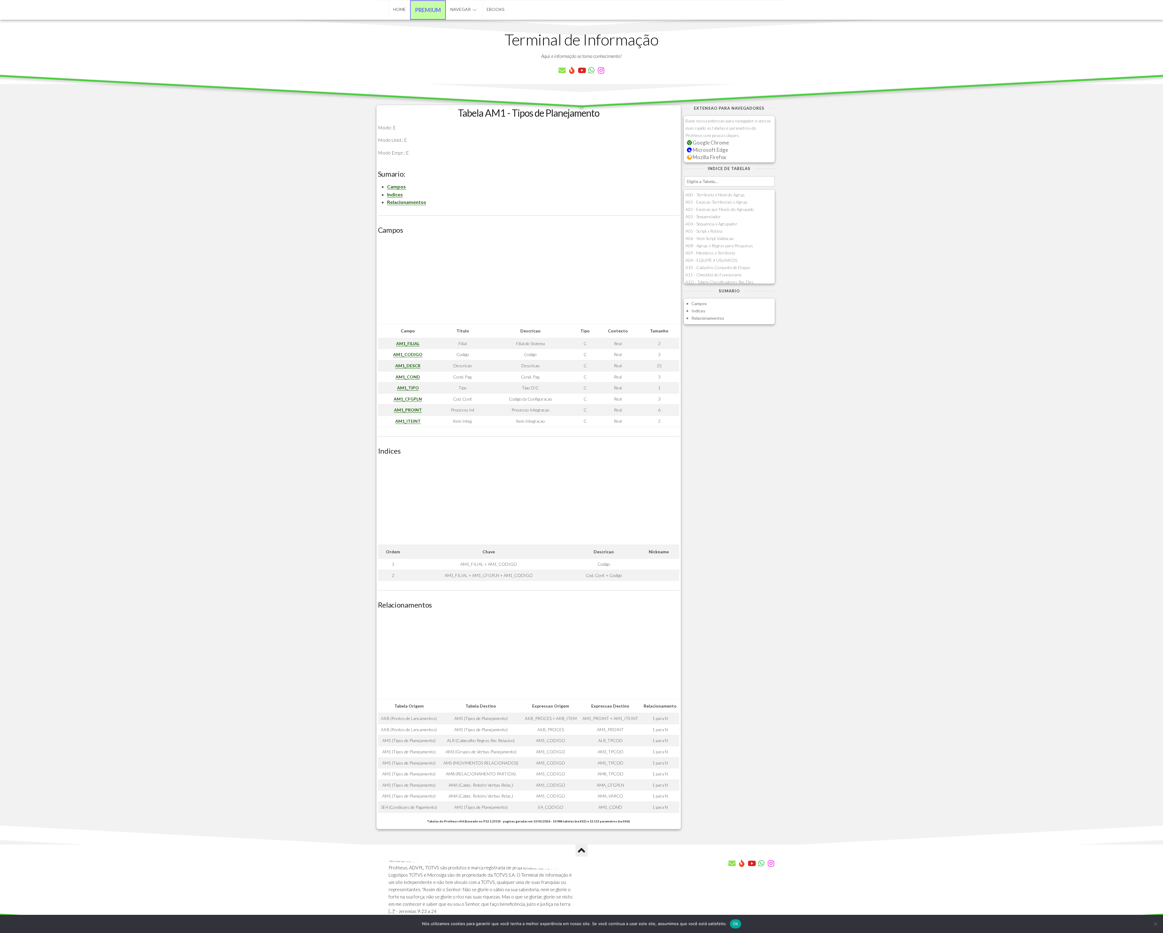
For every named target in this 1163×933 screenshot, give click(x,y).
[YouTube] (581, 70)
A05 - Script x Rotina (703, 231)
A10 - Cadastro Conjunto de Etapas (717, 267)
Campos (396, 186)
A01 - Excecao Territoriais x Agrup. (716, 202)
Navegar (460, 9)
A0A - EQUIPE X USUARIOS (711, 260)
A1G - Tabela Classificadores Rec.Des (719, 282)
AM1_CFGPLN (408, 399)
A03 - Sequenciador (703, 216)
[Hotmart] (571, 70)
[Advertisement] (528, 281)
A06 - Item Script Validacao (709, 238)
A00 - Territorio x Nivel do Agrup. (715, 194)
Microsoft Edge (710, 150)
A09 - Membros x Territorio (710, 252)
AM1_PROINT (408, 409)
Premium (428, 10)
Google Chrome (710, 142)
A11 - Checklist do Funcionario (713, 274)
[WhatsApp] (591, 70)
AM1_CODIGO (407, 354)
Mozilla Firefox (709, 157)
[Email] (562, 70)
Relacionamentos (406, 202)
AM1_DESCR (407, 365)
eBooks (496, 9)
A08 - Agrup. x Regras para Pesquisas (719, 245)
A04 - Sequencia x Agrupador (711, 223)
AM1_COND (408, 376)
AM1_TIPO (408, 387)
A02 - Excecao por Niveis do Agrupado (719, 209)
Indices (395, 194)
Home (399, 9)
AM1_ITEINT (408, 421)
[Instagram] (601, 70)
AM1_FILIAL (407, 343)
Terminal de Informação (581, 39)
